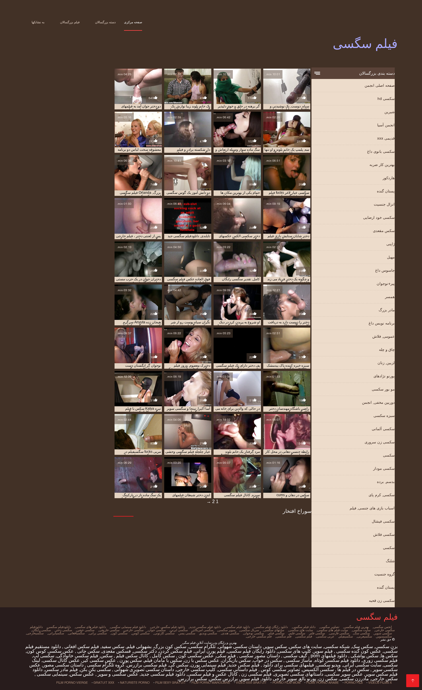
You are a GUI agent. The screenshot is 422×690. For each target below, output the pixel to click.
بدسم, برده (386, 482)
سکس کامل (163, 655)
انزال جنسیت (384, 204)
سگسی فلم (317, 633)
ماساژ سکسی (298, 660)
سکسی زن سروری (380, 442)
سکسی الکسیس (318, 669)
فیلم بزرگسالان (70, 22)
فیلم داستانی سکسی (237, 669)
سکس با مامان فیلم (163, 660)
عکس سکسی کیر (99, 660)
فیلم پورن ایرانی (209, 651)
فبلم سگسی (304, 636)
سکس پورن (130, 660)
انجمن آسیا (386, 125)
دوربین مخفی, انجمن (378, 402)
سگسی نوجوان (254, 633)
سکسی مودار (384, 468)
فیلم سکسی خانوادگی (77, 655)
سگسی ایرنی (179, 630)
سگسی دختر (63, 630)
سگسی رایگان (41, 630)
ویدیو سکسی (328, 664)
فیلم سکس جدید (244, 664)
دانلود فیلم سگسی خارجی (168, 627)
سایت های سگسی (301, 630)
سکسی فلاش (384, 534)
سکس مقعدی (384, 231)
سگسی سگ (362, 633)
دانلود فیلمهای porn (328, 655)
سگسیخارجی (35, 633)
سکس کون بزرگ (170, 646)
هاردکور (389, 178)
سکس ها (389, 655)
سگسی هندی (230, 633)
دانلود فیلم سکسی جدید (163, 674)
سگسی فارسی (339, 633)
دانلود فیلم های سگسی (91, 627)
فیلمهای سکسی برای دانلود (288, 664)
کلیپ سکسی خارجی (196, 669)
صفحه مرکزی (133, 22)
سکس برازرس (193, 678)
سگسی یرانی (98, 633)
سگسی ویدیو (208, 633)
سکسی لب (43, 655)
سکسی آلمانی (383, 429)
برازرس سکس (223, 678)
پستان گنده (386, 191)
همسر (390, 297)
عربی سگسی (325, 636)
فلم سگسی (283, 636)
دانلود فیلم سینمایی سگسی (128, 627)
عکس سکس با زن (201, 660)
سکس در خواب (267, 660)
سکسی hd (386, 98)
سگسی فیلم (276, 633)
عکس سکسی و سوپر (117, 674)
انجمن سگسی (382, 627)
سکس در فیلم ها (352, 669)
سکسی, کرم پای (382, 495)
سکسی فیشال (383, 521)
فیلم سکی (226, 655)
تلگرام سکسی (202, 646)
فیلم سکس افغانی (81, 646)
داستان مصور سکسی (259, 655)
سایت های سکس (305, 646)
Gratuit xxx (104, 682)
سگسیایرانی (56, 633)
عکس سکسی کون (195, 655)
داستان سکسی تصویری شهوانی (143, 669)
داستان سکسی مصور (63, 664)
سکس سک (362, 646)
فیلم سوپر (323, 651)
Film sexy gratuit (170, 682)
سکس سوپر (275, 646)
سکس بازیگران (236, 660)
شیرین (389, 112)
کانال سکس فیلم (131, 655)
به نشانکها (38, 22)
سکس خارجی (384, 678)
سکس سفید (112, 646)
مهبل (391, 257)
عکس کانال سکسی (61, 660)
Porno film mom (286, 682)
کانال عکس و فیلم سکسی (212, 674)
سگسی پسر (187, 633)
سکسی (389, 455)
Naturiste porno (135, 682)
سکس (106, 655)
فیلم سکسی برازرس (147, 664)
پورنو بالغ (307, 678)
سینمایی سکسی (51, 674)
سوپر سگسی (226, 630)
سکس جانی (88, 651)
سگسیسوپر (384, 636)
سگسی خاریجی (109, 630)
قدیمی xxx (386, 138)
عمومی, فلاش (383, 336)
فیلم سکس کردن (175, 651)
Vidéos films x (380, 682)
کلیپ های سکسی (294, 651)
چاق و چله (387, 349)
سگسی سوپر (383, 633)
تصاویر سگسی (329, 627)
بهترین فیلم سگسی (356, 627)
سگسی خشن (85, 630)
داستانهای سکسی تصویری (298, 674)
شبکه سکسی (337, 646)
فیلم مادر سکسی (61, 669)
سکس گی (178, 664)
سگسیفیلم (346, 636)
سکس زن (327, 678)
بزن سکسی (386, 646)
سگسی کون (119, 633)
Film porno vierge (72, 682)
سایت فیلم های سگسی (333, 630)
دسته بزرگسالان (105, 22)
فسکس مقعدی (116, 651)
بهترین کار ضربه (382, 165)
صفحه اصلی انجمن (380, 85)
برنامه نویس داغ (382, 323)
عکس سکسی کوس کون (50, 651)
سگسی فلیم (297, 633)
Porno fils (353, 682)
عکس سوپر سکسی (344, 674)
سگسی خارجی (134, 630)
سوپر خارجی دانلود (279, 678)
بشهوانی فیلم (139, 646)
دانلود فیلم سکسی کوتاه (337, 660)
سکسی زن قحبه (382, 600)
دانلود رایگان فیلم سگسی (271, 627)
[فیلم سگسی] (412, 680)
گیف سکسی (294, 655)
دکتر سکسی (145, 651)
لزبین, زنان (386, 363)
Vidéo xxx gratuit (251, 682)
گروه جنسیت (384, 574)
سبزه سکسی (384, 415)
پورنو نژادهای (384, 376)
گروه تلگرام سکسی (105, 664)
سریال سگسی (249, 630)
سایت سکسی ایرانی (362, 664)
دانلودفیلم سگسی (59, 627)
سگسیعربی (364, 636)
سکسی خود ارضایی (379, 217)
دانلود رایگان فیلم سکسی (251, 651)
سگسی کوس (141, 633)
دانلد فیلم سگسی (304, 627)
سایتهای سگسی (274, 630)
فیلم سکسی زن (256, 674)
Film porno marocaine (210, 682)
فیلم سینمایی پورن (208, 664)
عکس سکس (82, 674)
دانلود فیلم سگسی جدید (205, 627)
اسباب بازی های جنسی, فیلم (372, 508)
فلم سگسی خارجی (259, 636)
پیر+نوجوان (386, 283)
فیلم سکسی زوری (380, 660)
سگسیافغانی (77, 633)
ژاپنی (390, 244)
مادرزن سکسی (354, 678)
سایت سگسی (362, 630)
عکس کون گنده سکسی (358, 651)
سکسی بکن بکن (95, 669)
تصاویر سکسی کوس (280, 669)
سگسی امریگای (202, 630)
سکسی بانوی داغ (381, 151)
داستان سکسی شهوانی (240, 646)
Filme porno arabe (322, 682)
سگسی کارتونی (164, 633)
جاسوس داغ (385, 270)
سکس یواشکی (363, 655)
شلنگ (390, 561)
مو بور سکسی (383, 389)
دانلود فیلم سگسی (238, 627)
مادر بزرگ (387, 310)
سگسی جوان (157, 630)
